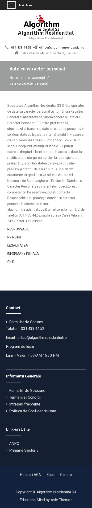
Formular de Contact (26, 322)
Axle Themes (61, 500)
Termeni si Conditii (25, 397)
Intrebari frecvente (25, 404)
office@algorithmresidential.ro (61, 47)
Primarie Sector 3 (24, 450)
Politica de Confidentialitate (32, 411)
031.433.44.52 (21, 47)
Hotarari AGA (30, 474)
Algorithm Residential (46, 32)
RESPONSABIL (18, 229)
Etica (50, 474)
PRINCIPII (14, 237)
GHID (10, 262)
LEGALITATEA (17, 245)
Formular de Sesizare (27, 390)
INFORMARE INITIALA (23, 253)
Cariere (66, 474)
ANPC (14, 443)
